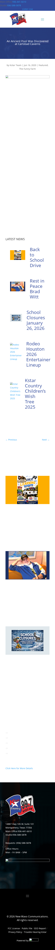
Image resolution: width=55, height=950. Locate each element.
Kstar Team (15, 65)
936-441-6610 (19, 1)
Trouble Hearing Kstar (35, 932)
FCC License (14, 928)
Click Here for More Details (19, 768)
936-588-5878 (14, 5)
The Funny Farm (27, 68)
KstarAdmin (15, 512)
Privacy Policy (15, 932)
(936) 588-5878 (23, 843)
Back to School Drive (37, 257)
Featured (43, 65)
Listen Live (27, 9)
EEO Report (40, 928)
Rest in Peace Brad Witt (37, 289)
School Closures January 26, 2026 (36, 320)
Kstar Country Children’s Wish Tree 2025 (35, 393)
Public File (27, 928)
